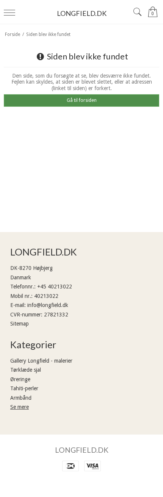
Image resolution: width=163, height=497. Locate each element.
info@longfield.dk (47, 305)
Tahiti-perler (24, 388)
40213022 (46, 296)
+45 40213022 (54, 287)
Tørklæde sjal (25, 370)
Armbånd (20, 398)
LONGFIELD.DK (82, 13)
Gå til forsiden (82, 100)
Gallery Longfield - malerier (41, 361)
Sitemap (19, 324)
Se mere (19, 407)
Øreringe (20, 379)
